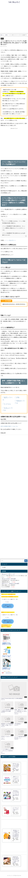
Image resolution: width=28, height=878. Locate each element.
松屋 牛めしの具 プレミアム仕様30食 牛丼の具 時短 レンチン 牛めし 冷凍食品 (16, 766)
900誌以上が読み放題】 (14, 583)
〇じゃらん (7, 404)
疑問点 (2, 38)
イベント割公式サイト (10, 240)
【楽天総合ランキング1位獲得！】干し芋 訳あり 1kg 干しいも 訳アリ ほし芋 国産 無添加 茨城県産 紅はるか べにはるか (16, 834)
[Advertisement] (14, 19)
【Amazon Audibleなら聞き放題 (8, 578)
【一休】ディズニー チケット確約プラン (7, 606)
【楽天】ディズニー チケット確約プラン (7, 621)
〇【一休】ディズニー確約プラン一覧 (9, 599)
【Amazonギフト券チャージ (7, 574)
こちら (9, 577)
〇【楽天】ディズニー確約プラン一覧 (9, 614)
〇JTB (17, 397)
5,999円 (16, 769)
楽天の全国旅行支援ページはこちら (9, 426)
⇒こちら (5, 601)
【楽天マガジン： (5, 583)
